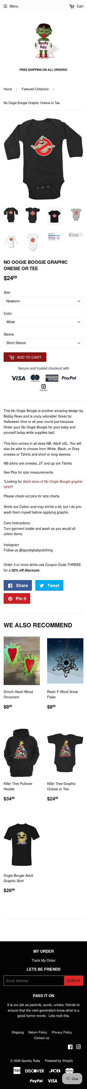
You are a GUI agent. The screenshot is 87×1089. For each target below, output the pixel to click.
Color (8, 313)
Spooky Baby (31, 1060)
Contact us (41, 1037)
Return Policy (37, 1032)
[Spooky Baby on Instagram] (78, 1047)
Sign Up (73, 980)
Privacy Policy (62, 1032)
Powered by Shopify (59, 1060)
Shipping (18, 1032)
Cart (79, 6)
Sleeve (9, 334)
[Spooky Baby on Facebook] (70, 1047)
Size (7, 292)
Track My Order (44, 960)
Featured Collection (35, 89)
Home (8, 89)
